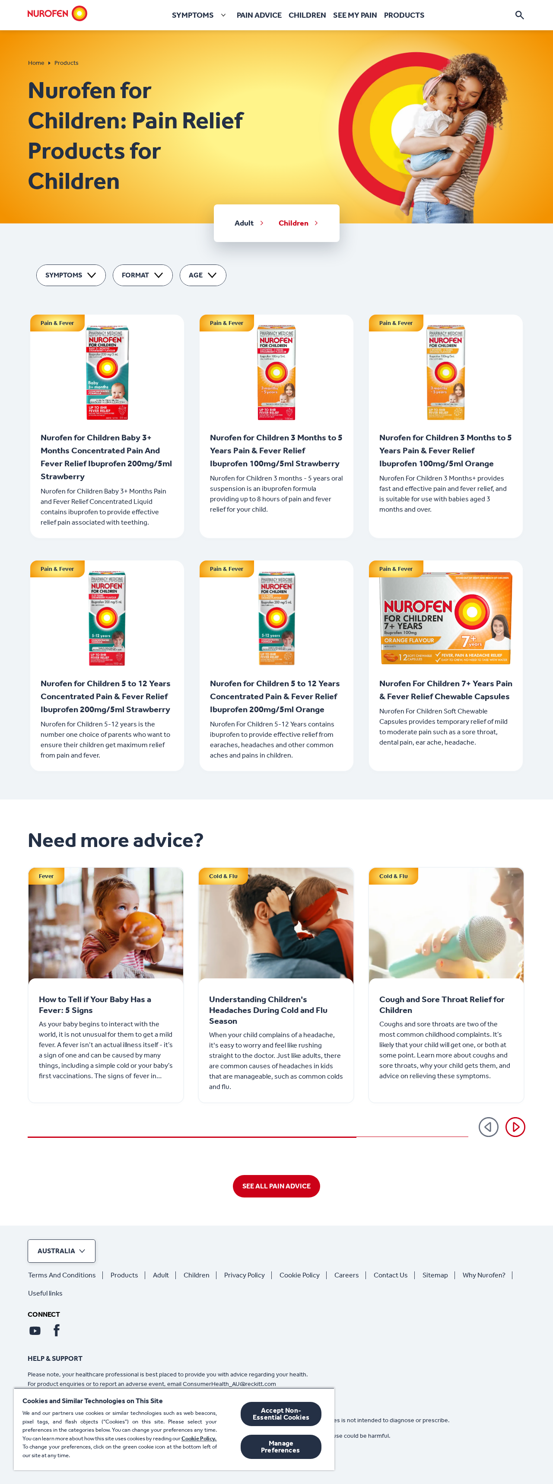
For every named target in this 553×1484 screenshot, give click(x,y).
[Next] (515, 1127)
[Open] (519, 15)
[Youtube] (35, 1330)
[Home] (57, 13)
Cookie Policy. (199, 1438)
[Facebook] (56, 1330)
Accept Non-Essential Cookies (281, 1413)
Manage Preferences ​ (281, 1446)
